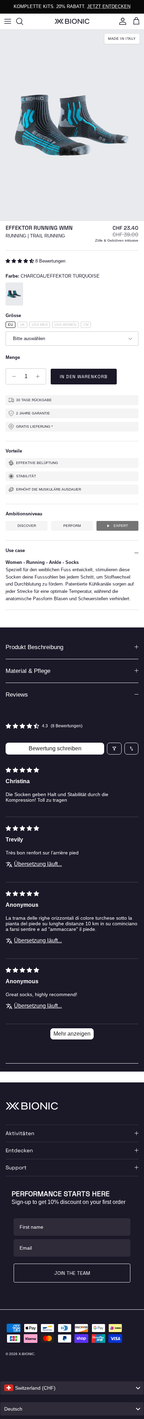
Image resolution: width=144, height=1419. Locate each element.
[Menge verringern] (12, 376)
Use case (15, 550)
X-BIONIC (26, 1354)
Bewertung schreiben (55, 748)
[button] (20, 261)
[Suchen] (23, 21)
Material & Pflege (28, 671)
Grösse (13, 315)
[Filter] (114, 749)
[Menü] (7, 21)
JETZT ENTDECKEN (108, 6)
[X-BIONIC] (72, 21)
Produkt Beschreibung (34, 647)
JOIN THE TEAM (72, 1273)
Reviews (17, 694)
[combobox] (72, 1388)
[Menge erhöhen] (40, 376)
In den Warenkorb (84, 377)
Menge (13, 357)
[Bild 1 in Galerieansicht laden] (72, 125)
